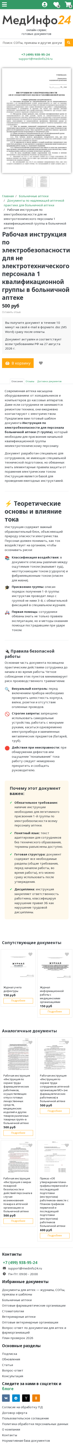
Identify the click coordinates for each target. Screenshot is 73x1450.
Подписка (9, 1354)
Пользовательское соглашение (25, 1418)
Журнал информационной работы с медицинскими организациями (52, 994)
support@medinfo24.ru (36, 59)
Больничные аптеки (17, 1300)
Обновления (11, 1359)
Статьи (7, 1365)
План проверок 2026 (17, 1338)
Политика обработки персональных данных (35, 1424)
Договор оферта (14, 1413)
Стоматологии (13, 1311)
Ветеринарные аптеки (18, 1316)
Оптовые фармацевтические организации (33, 1305)
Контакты (9, 1435)
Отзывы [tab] (30, 381)
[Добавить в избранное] (41, 363)
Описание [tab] (17, 381)
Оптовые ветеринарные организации (30, 1322)
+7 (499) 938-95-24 (35, 54)
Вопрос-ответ (12, 1370)
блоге (8, 1388)
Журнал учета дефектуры (12, 989)
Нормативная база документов (26, 1440)
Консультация (12, 1376)
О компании (11, 1429)
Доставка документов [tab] (49, 381)
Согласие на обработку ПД (22, 1407)
